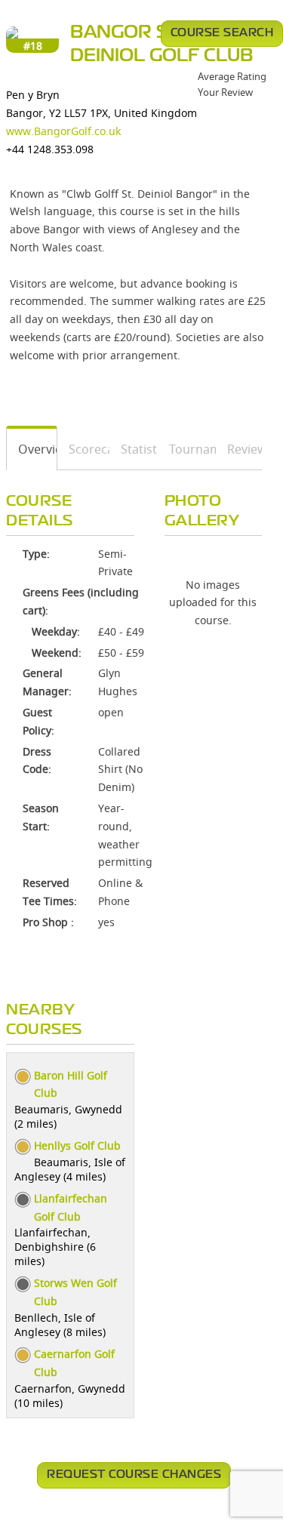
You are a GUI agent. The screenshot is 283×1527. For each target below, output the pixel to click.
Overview (32, 449)
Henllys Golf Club (77, 1145)
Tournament (187, 449)
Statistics (134, 449)
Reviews (239, 449)
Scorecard (84, 449)
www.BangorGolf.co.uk (63, 131)
